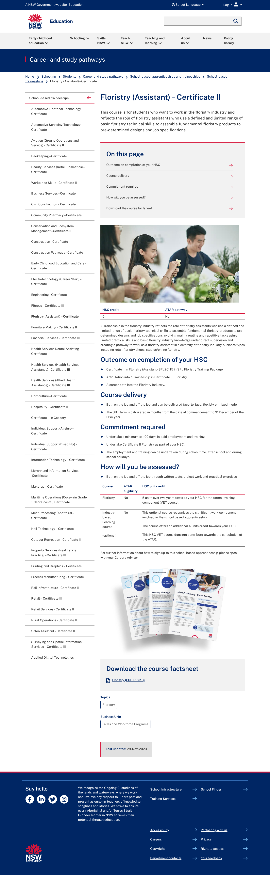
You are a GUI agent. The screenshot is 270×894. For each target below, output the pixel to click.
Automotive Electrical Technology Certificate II (56, 111)
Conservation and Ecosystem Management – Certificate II (52, 228)
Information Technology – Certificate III (60, 460)
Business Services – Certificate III (55, 193)
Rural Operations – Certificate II (54, 620)
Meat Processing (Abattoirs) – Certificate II (52, 515)
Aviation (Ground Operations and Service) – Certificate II (55, 143)
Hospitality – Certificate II (49, 407)
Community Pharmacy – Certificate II (57, 215)
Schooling (77, 38)
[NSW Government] (33, 853)
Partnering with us (214, 830)
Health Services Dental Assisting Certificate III (55, 351)
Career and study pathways (67, 59)
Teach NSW (125, 40)
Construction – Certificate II (51, 241)
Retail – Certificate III (46, 598)
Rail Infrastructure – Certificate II (55, 588)
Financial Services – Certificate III (55, 338)
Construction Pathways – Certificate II (58, 252)
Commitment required (122, 186)
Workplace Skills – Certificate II (54, 183)
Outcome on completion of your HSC (133, 165)
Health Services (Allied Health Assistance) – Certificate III (53, 382)
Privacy (206, 839)
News (207, 38)
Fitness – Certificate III (47, 305)
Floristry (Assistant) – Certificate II (56, 316)
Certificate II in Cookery (48, 418)
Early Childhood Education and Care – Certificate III (58, 265)
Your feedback (211, 858)
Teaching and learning (155, 40)
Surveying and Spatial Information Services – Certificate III (56, 644)
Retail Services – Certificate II (52, 609)
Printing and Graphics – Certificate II (57, 566)
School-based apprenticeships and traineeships (165, 76)
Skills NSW (101, 40)
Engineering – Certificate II (50, 295)
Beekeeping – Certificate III (51, 156)
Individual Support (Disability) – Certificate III (54, 446)
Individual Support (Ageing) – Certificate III (52, 431)
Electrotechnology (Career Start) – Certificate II (56, 281)
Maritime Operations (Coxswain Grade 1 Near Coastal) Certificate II (59, 499)
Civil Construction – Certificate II (54, 204)
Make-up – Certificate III (49, 486)
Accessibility (159, 830)
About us (186, 40)
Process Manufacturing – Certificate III (59, 577)
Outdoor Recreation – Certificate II (56, 539)
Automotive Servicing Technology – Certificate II (56, 127)
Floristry (128, 680)
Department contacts (165, 858)
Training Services (171, 799)
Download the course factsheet (129, 208)
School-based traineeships (49, 98)
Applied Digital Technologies (52, 657)
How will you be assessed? (125, 197)
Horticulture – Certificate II (50, 396)
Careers (156, 839)
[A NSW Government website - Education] (55, 5)
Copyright (157, 849)
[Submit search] (236, 21)
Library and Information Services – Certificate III (56, 473)
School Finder (211, 789)
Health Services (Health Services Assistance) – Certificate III (55, 367)
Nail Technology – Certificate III (54, 529)
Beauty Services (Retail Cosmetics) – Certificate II (57, 169)
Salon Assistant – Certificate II (53, 631)
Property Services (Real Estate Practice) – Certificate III (53, 552)
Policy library (229, 40)
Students (69, 76)
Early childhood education (40, 40)
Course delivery (117, 176)
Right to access (212, 849)
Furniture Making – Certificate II (54, 327)
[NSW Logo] (35, 21)
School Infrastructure (171, 789)
